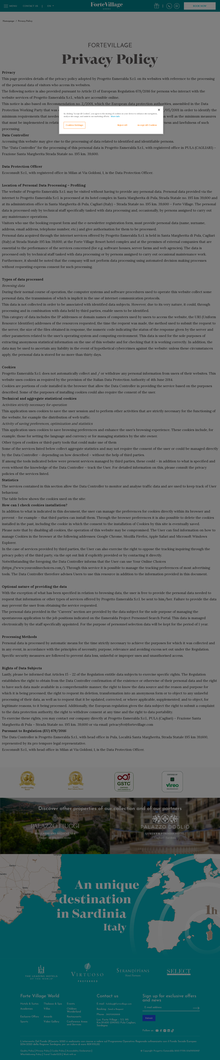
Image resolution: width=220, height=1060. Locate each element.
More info (115, 116)
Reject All (122, 125)
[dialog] (111, 120)
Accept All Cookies (147, 125)
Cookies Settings (74, 125)
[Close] (159, 109)
